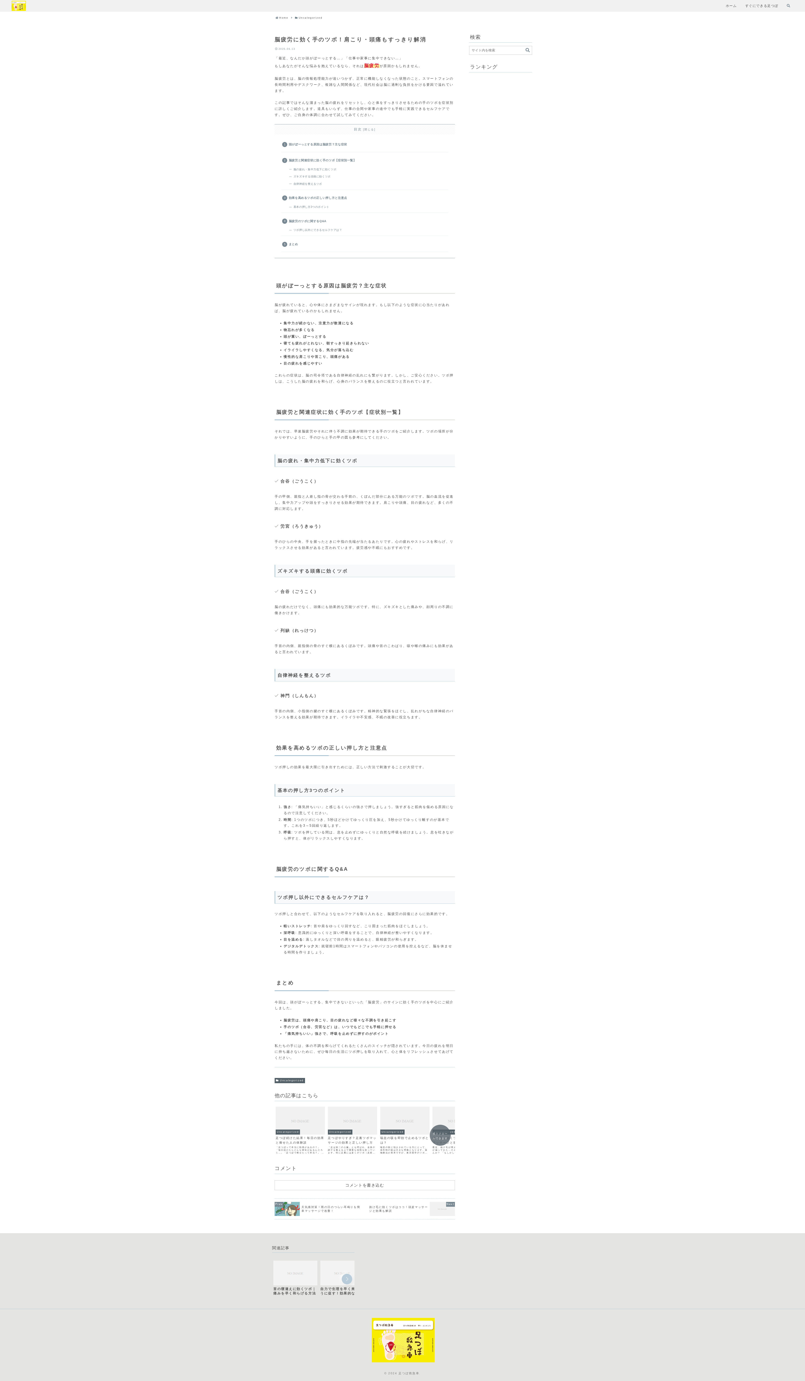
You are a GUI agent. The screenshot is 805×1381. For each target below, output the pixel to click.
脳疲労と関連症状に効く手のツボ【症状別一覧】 (322, 160)
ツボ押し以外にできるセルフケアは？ (317, 230)
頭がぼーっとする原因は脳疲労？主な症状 (318, 144)
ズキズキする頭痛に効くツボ (312, 176)
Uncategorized (292, 1080)
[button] (527, 50)
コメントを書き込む (364, 1185)
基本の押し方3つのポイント (311, 206)
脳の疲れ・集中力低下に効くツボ (314, 169)
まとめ (293, 244)
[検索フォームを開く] (788, 5)
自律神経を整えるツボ (307, 183)
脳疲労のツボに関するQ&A (307, 221)
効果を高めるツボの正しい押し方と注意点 (318, 197)
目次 (358, 129)
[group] (295, 1280)
